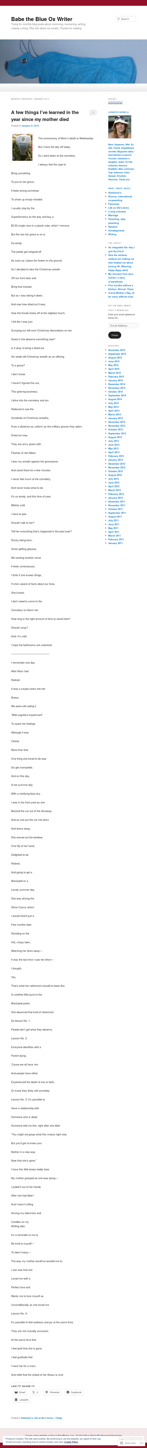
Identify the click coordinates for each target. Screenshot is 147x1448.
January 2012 (115, 497)
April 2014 (113, 410)
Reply (58, 1417)
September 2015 (117, 353)
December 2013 (116, 422)
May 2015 (113, 365)
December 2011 (116, 501)
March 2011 (114, 535)
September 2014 (117, 395)
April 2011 (113, 531)
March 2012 (114, 490)
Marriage (113, 215)
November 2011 (116, 505)
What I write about (119, 188)
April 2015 (113, 369)
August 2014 (115, 399)
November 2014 (116, 388)
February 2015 (116, 376)
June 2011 (113, 524)
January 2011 (115, 543)
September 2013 (117, 433)
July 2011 (113, 520)
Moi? (26, 87)
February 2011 (116, 539)
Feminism (113, 204)
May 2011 (113, 528)
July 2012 (113, 478)
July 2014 (113, 403)
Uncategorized (116, 230)
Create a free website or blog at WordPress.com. (50, 1435)
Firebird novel (73, 87)
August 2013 (115, 437)
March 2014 (114, 414)
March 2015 (114, 372)
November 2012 (116, 467)
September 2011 (117, 512)
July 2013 (113, 441)
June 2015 (113, 361)
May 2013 (113, 448)
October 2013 (115, 429)
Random (113, 226)
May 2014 (113, 407)
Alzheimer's (27, 1417)
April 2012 (113, 486)
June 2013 (113, 444)
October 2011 (115, 509)
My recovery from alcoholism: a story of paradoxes (121, 277)
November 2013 (116, 425)
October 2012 (115, 471)
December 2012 (116, 463)
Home (15, 87)
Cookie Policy (71, 1442)
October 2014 (115, 391)
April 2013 (113, 452)
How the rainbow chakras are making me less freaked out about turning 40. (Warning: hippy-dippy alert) (121, 262)
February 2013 (116, 456)
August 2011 (115, 516)
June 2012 (113, 482)
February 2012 (116, 494)
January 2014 (115, 418)
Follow (115, 335)
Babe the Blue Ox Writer (41, 19)
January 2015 (115, 380)
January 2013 (115, 459)
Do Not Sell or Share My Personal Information (99, 1435)
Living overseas (117, 211)
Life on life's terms (43, 1417)
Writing (112, 234)
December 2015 (116, 350)
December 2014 (116, 384)
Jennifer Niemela (118, 112)
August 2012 (115, 475)
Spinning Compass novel (47, 87)
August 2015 (115, 357)
